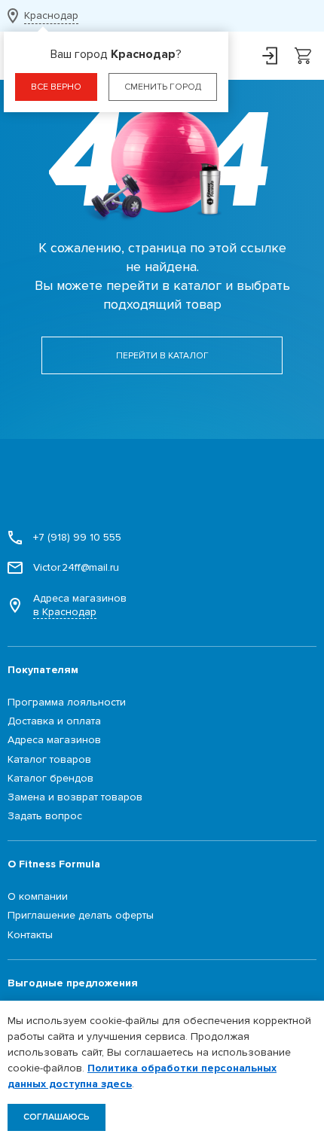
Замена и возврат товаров (75, 797)
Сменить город (162, 87)
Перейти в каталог (162, 355)
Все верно (56, 87)
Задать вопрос (45, 815)
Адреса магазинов (80, 605)
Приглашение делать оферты (81, 915)
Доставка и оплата (54, 721)
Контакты (30, 934)
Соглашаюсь (56, 1117)
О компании (38, 896)
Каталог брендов (50, 778)
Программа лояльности (67, 702)
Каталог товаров (49, 759)
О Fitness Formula (54, 864)
